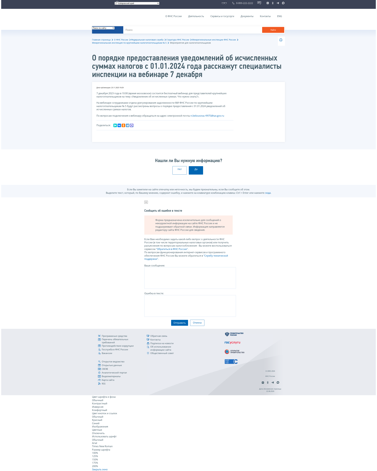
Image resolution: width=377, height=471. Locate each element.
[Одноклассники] (123, 125)
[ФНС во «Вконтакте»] (268, 3)
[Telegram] (127, 125)
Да (196, 169)
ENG (279, 16)
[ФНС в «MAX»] (283, 3)
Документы (247, 16)
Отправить (179, 322)
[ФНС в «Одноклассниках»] (273, 3)
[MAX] (131, 125)
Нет (180, 169)
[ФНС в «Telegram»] (278, 3)
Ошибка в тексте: (154, 293)
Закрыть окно (100, 469)
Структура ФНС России (177, 39)
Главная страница (101, 39)
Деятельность (196, 16)
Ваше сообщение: (154, 265)
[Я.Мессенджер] (115, 125)
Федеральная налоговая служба (147, 39)
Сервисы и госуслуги (222, 16)
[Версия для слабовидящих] (225, 3)
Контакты (265, 16)
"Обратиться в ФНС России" (172, 249)
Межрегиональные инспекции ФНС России (214, 39)
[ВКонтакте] (119, 125)
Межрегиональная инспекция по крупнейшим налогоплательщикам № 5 (129, 42)
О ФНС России (173, 16)
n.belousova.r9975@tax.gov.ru (207, 115)
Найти (273, 30)
